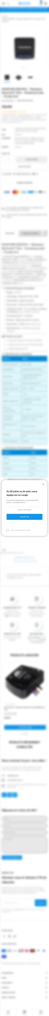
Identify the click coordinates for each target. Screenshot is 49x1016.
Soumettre (24, 517)
